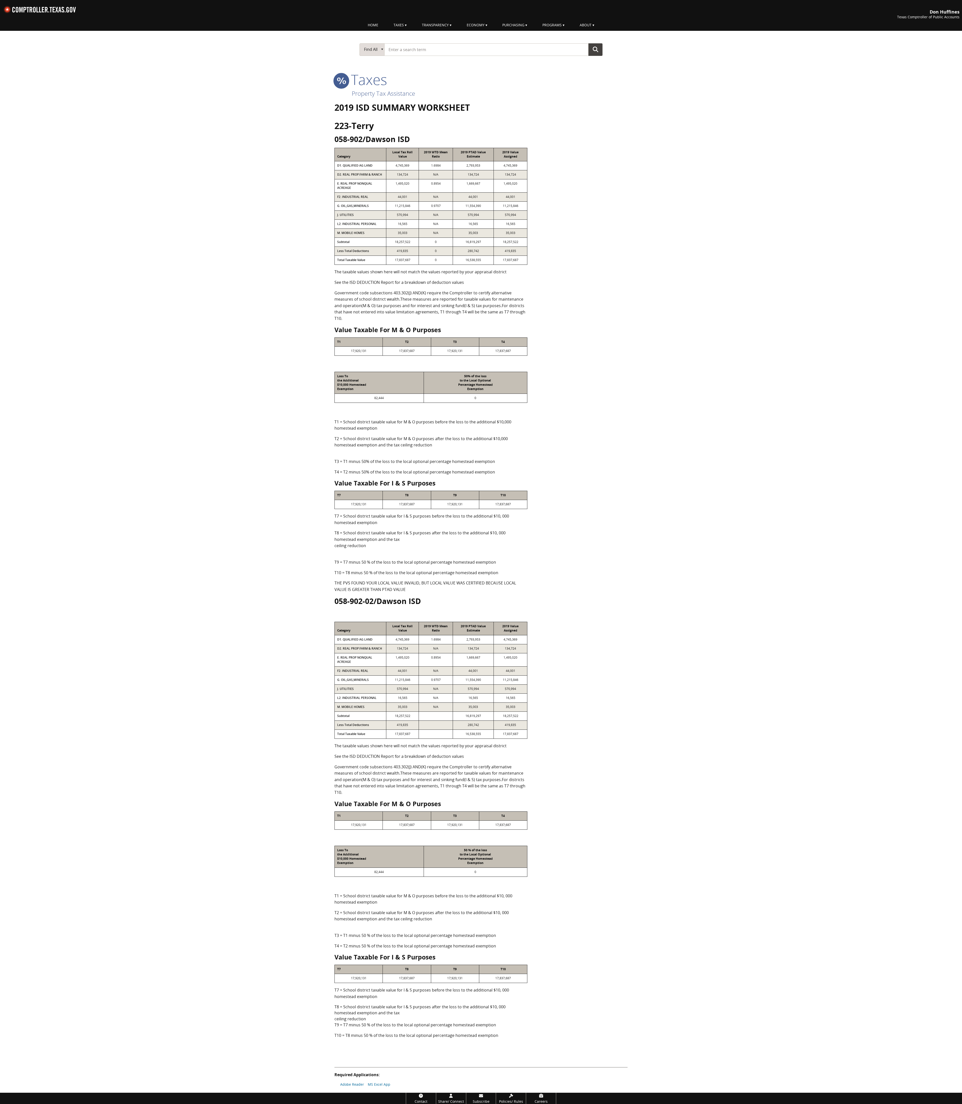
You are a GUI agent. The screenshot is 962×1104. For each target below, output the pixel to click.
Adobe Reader (352, 1084)
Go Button (595, 49)
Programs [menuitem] (552, 25)
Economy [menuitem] (476, 25)
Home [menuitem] (373, 25)
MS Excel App (379, 1084)
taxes (367, 79)
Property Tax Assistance (383, 93)
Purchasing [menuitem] (513, 25)
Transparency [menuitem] (435, 25)
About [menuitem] (585, 25)
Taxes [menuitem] (399, 25)
